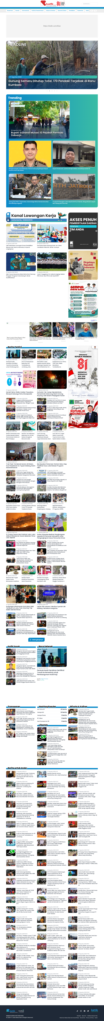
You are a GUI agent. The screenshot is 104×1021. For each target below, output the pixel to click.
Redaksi (79, 1015)
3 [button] (52, 91)
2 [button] (49, 91)
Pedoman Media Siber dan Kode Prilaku (69, 1017)
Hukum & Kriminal (50, 10)
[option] (52, 65)
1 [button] (47, 91)
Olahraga (88, 10)
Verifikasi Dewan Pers (92, 1015)
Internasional (25, 10)
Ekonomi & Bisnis (62, 10)
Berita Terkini (15, 347)
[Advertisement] (5, 36)
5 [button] (57, 91)
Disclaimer (82, 1017)
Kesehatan (80, 10)
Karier (96, 1017)
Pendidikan (72, 10)
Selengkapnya (37, 640)
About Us (84, 1015)
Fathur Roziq (15, 103)
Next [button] (96, 65)
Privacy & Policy (90, 1017)
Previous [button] (8, 65)
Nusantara (10, 10)
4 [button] (54, 91)
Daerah (17, 10)
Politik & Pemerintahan (38, 10)
